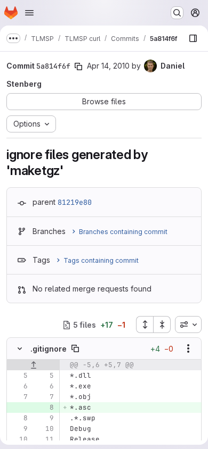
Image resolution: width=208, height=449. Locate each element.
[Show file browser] (193, 38)
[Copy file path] (75, 348)
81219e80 (75, 202)
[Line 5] (19, 375)
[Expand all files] (144, 324)
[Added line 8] (45, 407)
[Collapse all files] (162, 324)
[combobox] (188, 324)
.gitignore (48, 348)
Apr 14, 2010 (108, 65)
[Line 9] (45, 418)
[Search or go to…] (177, 12)
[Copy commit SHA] (78, 66)
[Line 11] (45, 439)
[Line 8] (19, 418)
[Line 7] (19, 397)
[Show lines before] (33, 365)
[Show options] (188, 348)
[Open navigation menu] (29, 12)
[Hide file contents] (19, 348)
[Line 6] (19, 386)
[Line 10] (45, 428)
